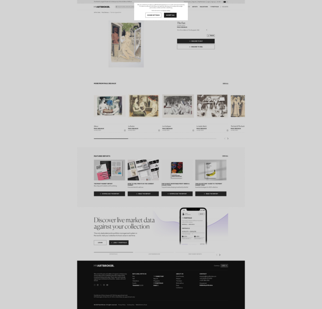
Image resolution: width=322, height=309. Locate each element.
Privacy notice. (166, 10)
